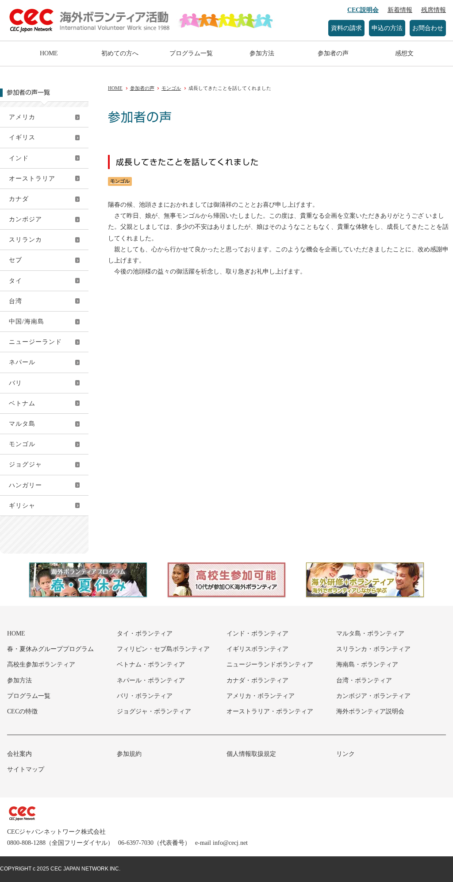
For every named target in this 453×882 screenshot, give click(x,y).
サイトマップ (25, 769)
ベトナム (22, 403)
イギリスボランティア (257, 649)
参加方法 (262, 53)
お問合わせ (427, 28)
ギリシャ (22, 505)
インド (19, 158)
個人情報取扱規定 (251, 754)
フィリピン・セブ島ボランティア (163, 649)
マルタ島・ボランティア (370, 633)
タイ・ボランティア (145, 633)
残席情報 (433, 10)
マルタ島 (22, 423)
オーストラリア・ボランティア (269, 711)
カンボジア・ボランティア (373, 696)
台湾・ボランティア (364, 680)
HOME (49, 53)
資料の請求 (346, 28)
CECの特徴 (22, 711)
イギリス (22, 137)
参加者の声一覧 (28, 92)
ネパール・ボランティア (151, 680)
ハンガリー (25, 485)
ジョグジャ (25, 464)
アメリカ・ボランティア (260, 696)
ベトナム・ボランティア (151, 664)
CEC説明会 (363, 10)
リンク (345, 754)
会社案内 (19, 754)
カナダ (19, 199)
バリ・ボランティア (145, 696)
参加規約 (129, 754)
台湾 (15, 301)
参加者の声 (333, 53)
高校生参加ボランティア (41, 664)
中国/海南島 (26, 321)
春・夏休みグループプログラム (50, 649)
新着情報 (400, 10)
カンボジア (25, 219)
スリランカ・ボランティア (373, 649)
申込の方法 (387, 28)
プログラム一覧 (191, 53)
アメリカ (22, 117)
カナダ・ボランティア (257, 680)
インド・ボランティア (257, 633)
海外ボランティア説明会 (370, 711)
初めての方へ (119, 53)
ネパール (22, 362)
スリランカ (25, 239)
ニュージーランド (35, 342)
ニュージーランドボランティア (269, 664)
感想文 (404, 53)
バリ (15, 383)
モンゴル (22, 444)
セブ (15, 260)
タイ (15, 280)
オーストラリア (32, 178)
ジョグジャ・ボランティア (154, 711)
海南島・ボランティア (367, 664)
